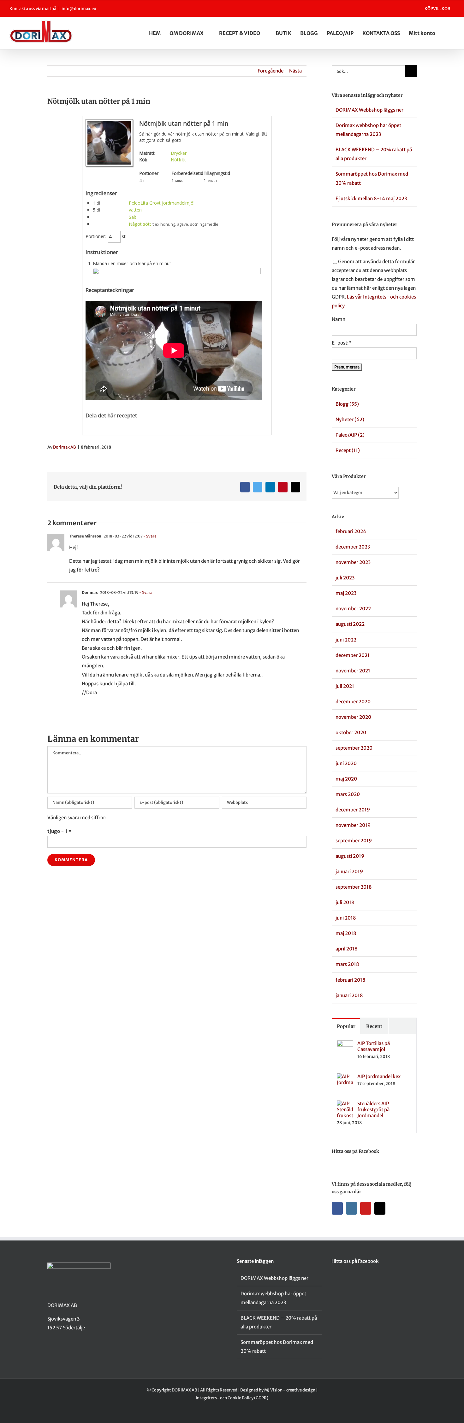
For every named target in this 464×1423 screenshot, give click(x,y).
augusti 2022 (350, 624)
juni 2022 (346, 640)
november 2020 (353, 717)
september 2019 (354, 841)
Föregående (270, 71)
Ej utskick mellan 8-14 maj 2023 (371, 198)
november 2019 (353, 825)
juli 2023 (345, 578)
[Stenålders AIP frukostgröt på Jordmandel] (345, 1105)
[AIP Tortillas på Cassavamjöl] (345, 1045)
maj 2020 (346, 779)
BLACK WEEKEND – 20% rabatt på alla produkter (279, 1322)
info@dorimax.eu (79, 8)
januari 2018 (349, 995)
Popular (346, 1026)
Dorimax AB (64, 447)
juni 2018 (346, 918)
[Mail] (379, 1208)
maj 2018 (346, 933)
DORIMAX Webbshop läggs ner (369, 110)
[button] (453, 33)
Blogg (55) (347, 404)
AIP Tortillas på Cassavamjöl (373, 1046)
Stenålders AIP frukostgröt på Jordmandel (373, 1109)
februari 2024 (351, 531)
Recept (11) (348, 450)
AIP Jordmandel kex (379, 1076)
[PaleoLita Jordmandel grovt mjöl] (177, 273)
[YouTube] (365, 1208)
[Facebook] (337, 1208)
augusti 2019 (350, 856)
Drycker (179, 153)
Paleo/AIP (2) (350, 435)
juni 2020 (346, 763)
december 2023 (353, 547)
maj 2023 (346, 593)
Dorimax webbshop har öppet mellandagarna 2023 (273, 1298)
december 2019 (353, 810)
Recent (374, 1026)
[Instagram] (351, 1208)
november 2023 (353, 562)
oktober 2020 (351, 732)
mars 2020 (348, 794)
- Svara (150, 536)
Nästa (295, 71)
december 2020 (353, 702)
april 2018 (347, 949)
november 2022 (353, 609)
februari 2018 (351, 980)
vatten (135, 210)
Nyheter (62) (350, 419)
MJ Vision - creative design (289, 1390)
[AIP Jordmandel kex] (345, 1078)
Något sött (140, 224)
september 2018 (354, 887)
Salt (132, 217)
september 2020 (354, 748)
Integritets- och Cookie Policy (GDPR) (232, 1398)
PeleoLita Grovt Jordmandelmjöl (161, 203)
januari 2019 (349, 871)
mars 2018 (347, 964)
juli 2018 (345, 902)
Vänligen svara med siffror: (76, 818)
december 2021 (353, 655)
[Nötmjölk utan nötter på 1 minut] (109, 165)
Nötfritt (178, 160)
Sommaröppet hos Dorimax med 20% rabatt (277, 1346)
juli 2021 (345, 686)
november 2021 (353, 671)
